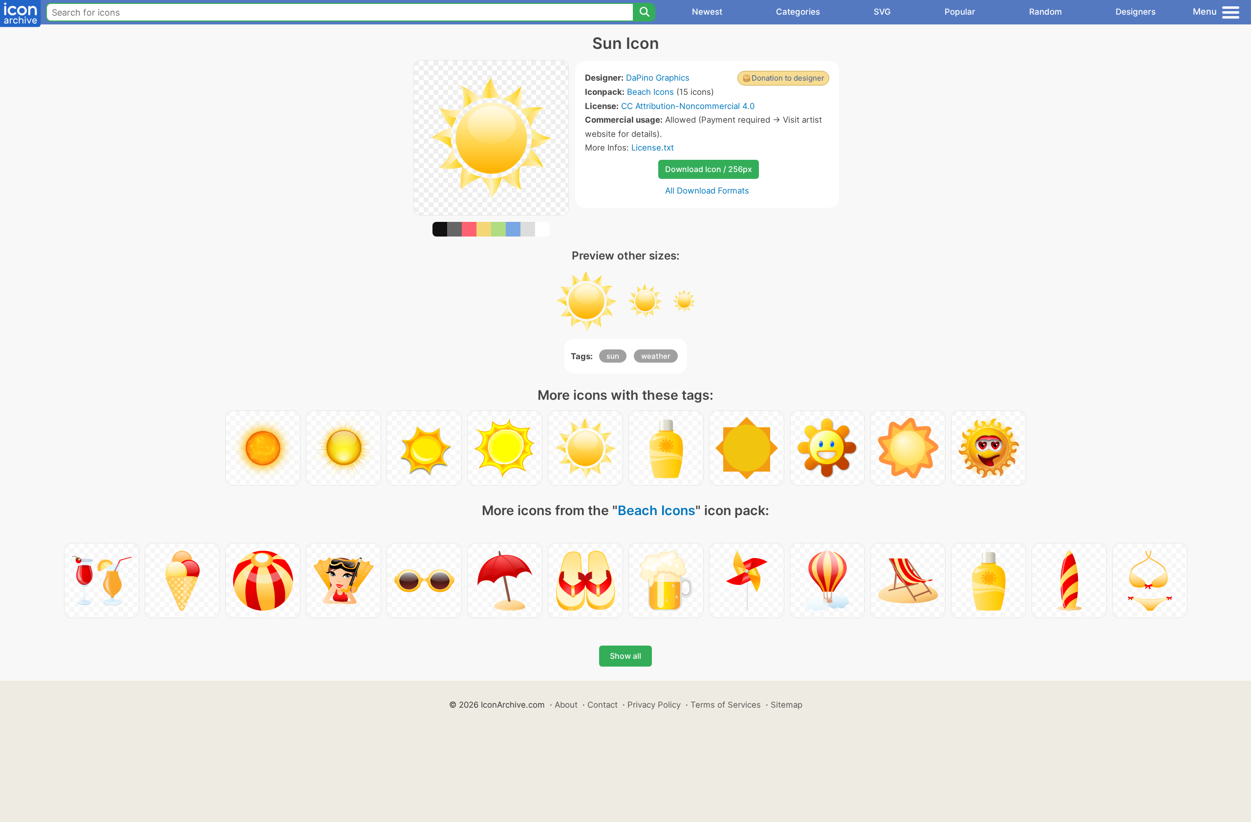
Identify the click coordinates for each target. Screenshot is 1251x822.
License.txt (652, 147)
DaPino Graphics (658, 78)
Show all (625, 656)
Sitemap (786, 705)
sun (612, 356)
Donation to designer (788, 78)
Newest (707, 12)
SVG (882, 12)
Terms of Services (725, 705)
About (566, 705)
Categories (798, 12)
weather (655, 356)
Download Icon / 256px (708, 169)
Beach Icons (650, 92)
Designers (1136, 12)
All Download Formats (707, 190)
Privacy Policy (654, 705)
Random (1045, 12)
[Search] (644, 12)
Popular (960, 12)
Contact (602, 705)
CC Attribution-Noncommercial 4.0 (688, 106)
